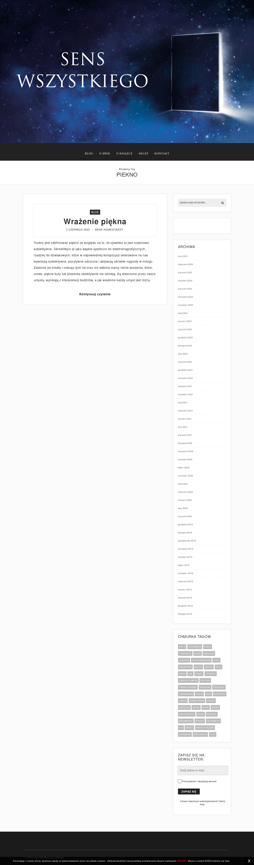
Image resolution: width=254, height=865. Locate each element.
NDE (190, 673)
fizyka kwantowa (201, 660)
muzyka (209, 667)
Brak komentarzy (109, 229)
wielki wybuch (186, 714)
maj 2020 (183, 483)
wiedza (215, 707)
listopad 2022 (185, 345)
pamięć (199, 673)
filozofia (184, 660)
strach (183, 700)
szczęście (184, 707)
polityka (205, 680)
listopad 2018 (185, 613)
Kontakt (161, 153)
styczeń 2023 (185, 329)
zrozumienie (213, 721)
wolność (212, 714)
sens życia (219, 694)
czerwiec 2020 (185, 475)
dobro (207, 647)
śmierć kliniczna (205, 727)
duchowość (185, 653)
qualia (199, 694)
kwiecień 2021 (185, 410)
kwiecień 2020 (185, 491)
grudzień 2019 (185, 524)
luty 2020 (183, 508)
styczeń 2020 (185, 516)
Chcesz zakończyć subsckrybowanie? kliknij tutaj (202, 803)
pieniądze (211, 673)
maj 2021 (183, 402)
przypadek (219, 687)
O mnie (104, 153)
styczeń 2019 (185, 597)
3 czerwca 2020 (78, 229)
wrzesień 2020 (185, 451)
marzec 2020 (185, 500)
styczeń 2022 (185, 361)
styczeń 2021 (185, 435)
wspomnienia (186, 721)
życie (212, 734)
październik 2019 (187, 540)
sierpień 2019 (185, 557)
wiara (206, 707)
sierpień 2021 (185, 386)
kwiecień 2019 (185, 581)
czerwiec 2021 (185, 394)
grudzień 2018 (185, 605)
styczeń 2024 (185, 288)
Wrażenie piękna (95, 221)
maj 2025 (183, 256)
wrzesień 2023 (185, 296)
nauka (182, 673)
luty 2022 (183, 353)
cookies (101, 861)
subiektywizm (197, 700)
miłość (198, 667)
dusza (197, 653)
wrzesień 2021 (185, 378)
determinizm (194, 647)
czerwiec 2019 (185, 573)
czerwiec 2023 (185, 304)
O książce (124, 153)
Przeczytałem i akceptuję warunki (199, 781)
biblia (182, 647)
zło (181, 727)
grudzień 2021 (185, 370)
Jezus (216, 660)
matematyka (185, 667)
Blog (89, 153)
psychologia (186, 694)
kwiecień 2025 (185, 264)
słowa (196, 707)
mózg (218, 667)
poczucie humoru (188, 680)
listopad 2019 (185, 532)
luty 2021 (183, 426)
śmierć (189, 727)
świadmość (185, 734)
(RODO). (182, 860)
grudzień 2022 (185, 337)
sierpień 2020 (185, 459)
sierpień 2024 (185, 280)
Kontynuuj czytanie (95, 294)
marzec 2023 (185, 321)
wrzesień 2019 (185, 548)
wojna (200, 714)
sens (208, 694)
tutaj (227, 861)
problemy (205, 687)
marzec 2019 (185, 589)
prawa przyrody (188, 687)
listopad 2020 (185, 443)
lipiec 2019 (184, 565)
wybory (200, 721)
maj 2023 (183, 313)
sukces (211, 700)
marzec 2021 (185, 418)
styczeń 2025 (185, 272)
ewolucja (209, 653)
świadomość (200, 734)
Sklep (143, 153)
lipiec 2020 (184, 467)
